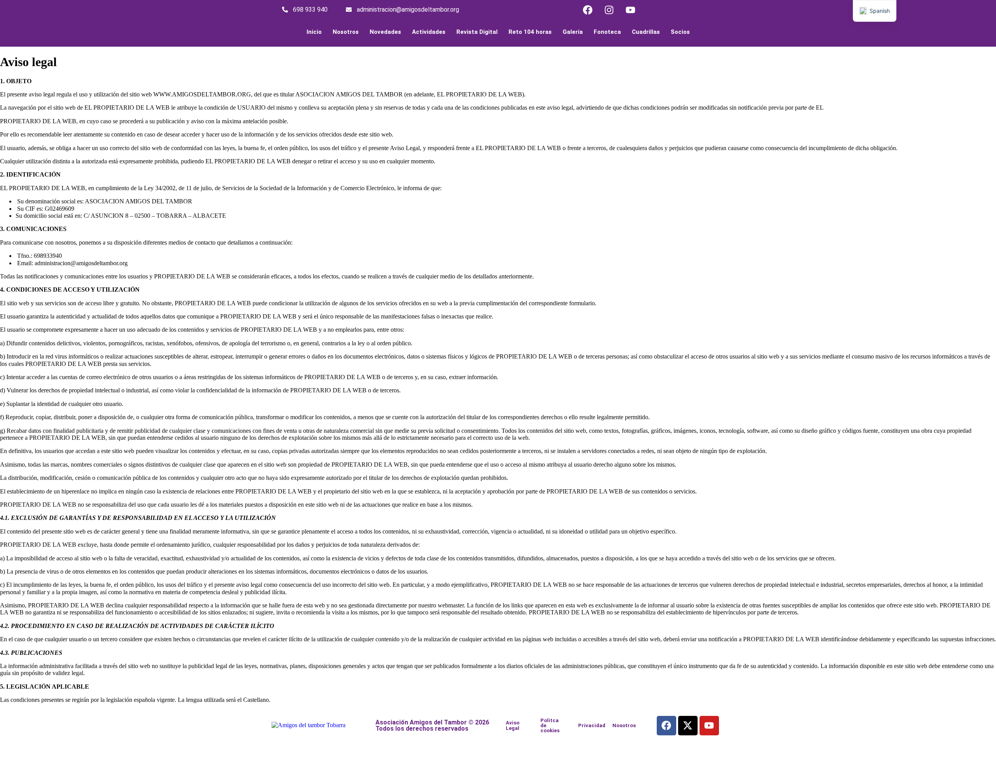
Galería (573, 31)
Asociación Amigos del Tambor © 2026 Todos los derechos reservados (432, 725)
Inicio (314, 31)
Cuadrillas (646, 31)
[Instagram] (609, 9)
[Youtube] (630, 9)
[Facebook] (587, 9)
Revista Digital (477, 31)
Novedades (385, 31)
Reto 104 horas (530, 31)
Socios (680, 31)
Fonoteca (607, 31)
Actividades (428, 31)
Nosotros (346, 31)
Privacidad (591, 725)
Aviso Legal (512, 725)
